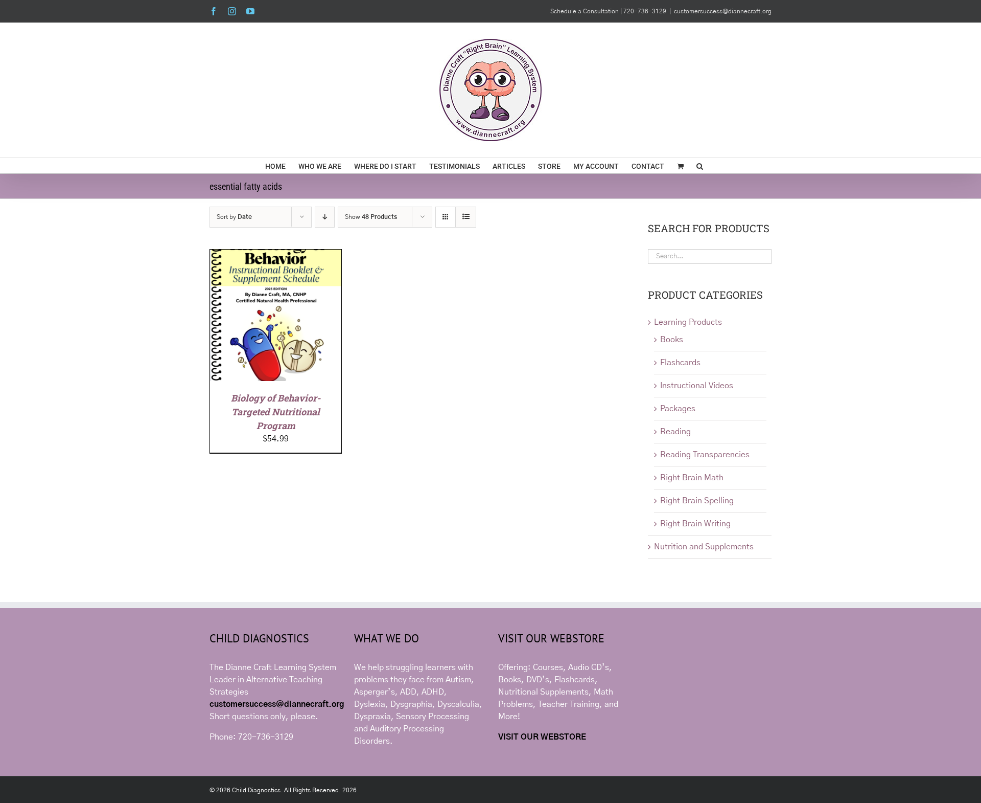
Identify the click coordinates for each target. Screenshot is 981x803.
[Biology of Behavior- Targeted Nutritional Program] (275, 256)
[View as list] (466, 217)
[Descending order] (325, 217)
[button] (699, 165)
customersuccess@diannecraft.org (723, 11)
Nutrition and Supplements (704, 547)
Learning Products (688, 322)
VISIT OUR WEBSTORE (542, 737)
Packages (677, 409)
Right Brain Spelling (697, 501)
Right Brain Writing (695, 524)
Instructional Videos (696, 386)
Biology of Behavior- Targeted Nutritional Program (275, 412)
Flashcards (680, 363)
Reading (675, 432)
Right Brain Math (691, 478)
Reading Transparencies (705, 455)
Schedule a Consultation (585, 11)
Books (671, 340)
